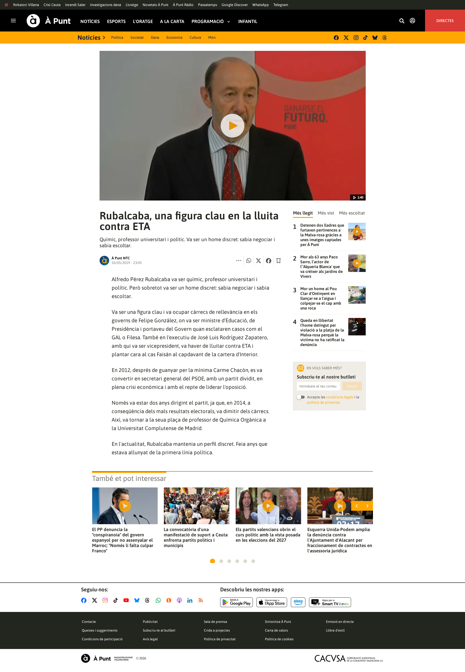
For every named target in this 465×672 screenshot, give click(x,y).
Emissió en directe (340, 622)
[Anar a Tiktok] (116, 600)
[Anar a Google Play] (236, 602)
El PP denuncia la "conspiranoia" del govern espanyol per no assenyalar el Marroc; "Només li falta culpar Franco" (122, 540)
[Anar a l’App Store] (271, 602)
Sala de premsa (215, 622)
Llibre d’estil (335, 630)
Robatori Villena (26, 5)
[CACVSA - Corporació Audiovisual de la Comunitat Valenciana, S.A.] (349, 658)
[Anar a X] (95, 600)
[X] (346, 37)
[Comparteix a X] (259, 260)
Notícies (90, 21)
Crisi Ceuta (52, 5)
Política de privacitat (220, 639)
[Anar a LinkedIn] (190, 600)
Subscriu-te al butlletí (159, 630)
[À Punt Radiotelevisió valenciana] (106, 658)
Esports (116, 21)
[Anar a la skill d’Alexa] (298, 602)
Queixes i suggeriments (99, 630)
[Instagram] (356, 37)
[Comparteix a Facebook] (268, 260)
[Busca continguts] (402, 21)
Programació (208, 21)
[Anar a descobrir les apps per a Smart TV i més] (330, 602)
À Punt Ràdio (183, 5)
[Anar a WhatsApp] (159, 600)
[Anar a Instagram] (106, 600)
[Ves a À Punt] (49, 20)
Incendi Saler (75, 5)
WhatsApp (260, 5)
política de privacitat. (324, 402)
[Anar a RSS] (202, 600)
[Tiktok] (365, 37)
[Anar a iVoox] (169, 600)
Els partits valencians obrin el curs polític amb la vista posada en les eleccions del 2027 (268, 535)
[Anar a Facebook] (84, 600)
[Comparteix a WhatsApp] (249, 260)
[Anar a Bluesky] (137, 600)
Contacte (89, 622)
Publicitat (150, 622)
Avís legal (150, 639)
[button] (212, 561)
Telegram (280, 5)
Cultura (195, 37)
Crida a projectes (217, 630)
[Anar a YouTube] (127, 600)
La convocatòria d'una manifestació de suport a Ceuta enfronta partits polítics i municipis (196, 537)
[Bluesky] (375, 37)
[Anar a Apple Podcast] (180, 600)
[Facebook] (336, 37)
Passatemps (207, 5)
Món (212, 37)
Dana (155, 37)
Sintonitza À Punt (278, 622)
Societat (137, 37)
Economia (174, 37)
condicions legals (339, 397)
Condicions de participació (102, 639)
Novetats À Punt (155, 5)
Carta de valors (276, 630)
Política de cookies (279, 639)
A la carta (172, 21)
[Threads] (385, 37)
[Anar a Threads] (148, 600)
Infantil (247, 21)
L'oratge (132, 5)
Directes (445, 20)
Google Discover (235, 5)
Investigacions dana (105, 5)
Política (117, 37)
